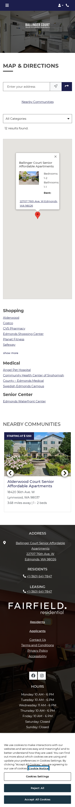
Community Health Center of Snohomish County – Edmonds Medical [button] (33, 378)
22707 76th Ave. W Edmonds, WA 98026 (39, 203)
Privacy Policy (37, 650)
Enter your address (21, 86)
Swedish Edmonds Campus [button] (23, 386)
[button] (61, 5)
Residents (37, 622)
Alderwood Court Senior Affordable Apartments (30, 483)
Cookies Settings (37, 776)
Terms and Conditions (37, 645)
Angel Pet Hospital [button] (17, 370)
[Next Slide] (64, 473)
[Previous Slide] (10, 473)
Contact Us (37, 640)
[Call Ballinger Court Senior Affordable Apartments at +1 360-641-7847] (67, 5)
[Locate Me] (56, 86)
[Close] (55, 156)
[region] (37, 770)
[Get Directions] (67, 86)
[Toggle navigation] (7, 5)
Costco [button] (8, 323)
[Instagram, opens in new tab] (42, 676)
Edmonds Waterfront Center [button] (24, 401)
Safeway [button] (9, 345)
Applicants (39, 631)
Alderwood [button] (11, 318)
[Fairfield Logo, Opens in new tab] (37, 609)
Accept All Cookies (37, 799)
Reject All (37, 788)
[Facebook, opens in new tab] (33, 676)
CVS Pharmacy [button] (14, 328)
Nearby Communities (38, 102)
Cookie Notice (38, 768)
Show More (10, 353)
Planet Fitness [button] (13, 339)
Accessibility (38, 656)
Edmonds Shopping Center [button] (23, 334)
